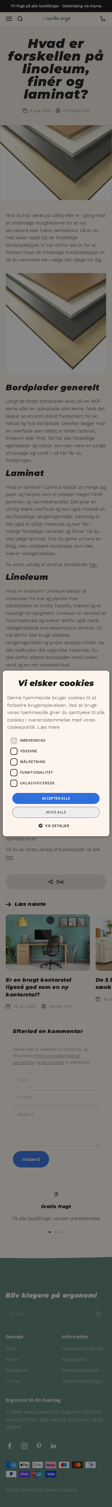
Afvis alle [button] (56, 812)
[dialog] (56, 753)
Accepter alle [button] (56, 798)
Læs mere (49, 727)
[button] (56, 825)
